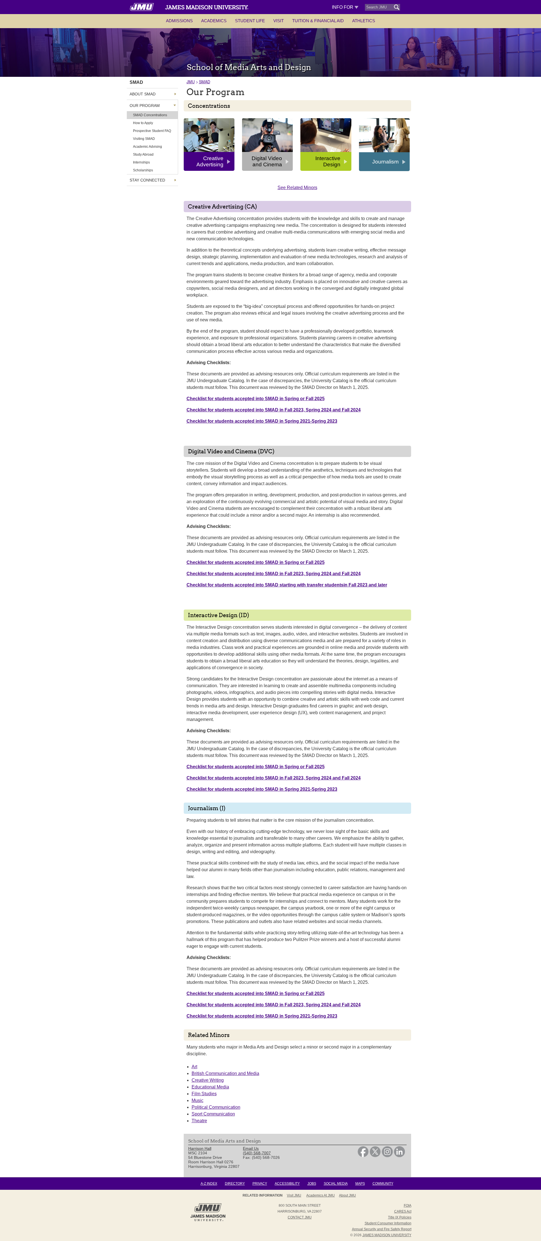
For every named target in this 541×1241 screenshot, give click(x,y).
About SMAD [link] (143, 94)
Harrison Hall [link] (199, 1148)
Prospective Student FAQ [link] (152, 131)
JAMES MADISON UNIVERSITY (386, 1235)
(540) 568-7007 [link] (257, 1153)
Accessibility (287, 1184)
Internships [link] (141, 162)
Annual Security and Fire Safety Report (381, 1229)
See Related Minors (297, 187)
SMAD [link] (136, 82)
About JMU (347, 1195)
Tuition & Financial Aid (318, 20)
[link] (363, 1155)
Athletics (363, 20)
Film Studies (204, 1093)
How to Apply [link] (143, 123)
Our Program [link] (145, 105)
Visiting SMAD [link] (144, 139)
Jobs (311, 1184)
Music (197, 1100)
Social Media (336, 1184)
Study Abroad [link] (143, 154)
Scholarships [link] (143, 170)
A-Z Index (209, 1184)
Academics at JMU (320, 1195)
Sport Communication (213, 1114)
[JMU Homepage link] (207, 1220)
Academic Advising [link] (147, 147)
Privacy (259, 1184)
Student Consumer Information (388, 1223)
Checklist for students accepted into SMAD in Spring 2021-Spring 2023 (262, 421)
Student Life (250, 20)
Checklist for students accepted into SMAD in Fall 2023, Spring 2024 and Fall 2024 (274, 409)
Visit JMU (294, 1195)
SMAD (204, 81)
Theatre (199, 1120)
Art (194, 1066)
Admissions (179, 20)
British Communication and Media (225, 1073)
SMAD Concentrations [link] (150, 115)
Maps (360, 1184)
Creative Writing (208, 1080)
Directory (235, 1184)
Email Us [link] (251, 1148)
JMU (191, 81)
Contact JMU (300, 1217)
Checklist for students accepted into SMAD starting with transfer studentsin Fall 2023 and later (287, 585)
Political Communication (216, 1107)
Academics (214, 20)
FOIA (407, 1206)
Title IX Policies (399, 1217)
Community (383, 1184)
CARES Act (402, 1211)
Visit (278, 20)
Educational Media (210, 1087)
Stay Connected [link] (147, 180)
